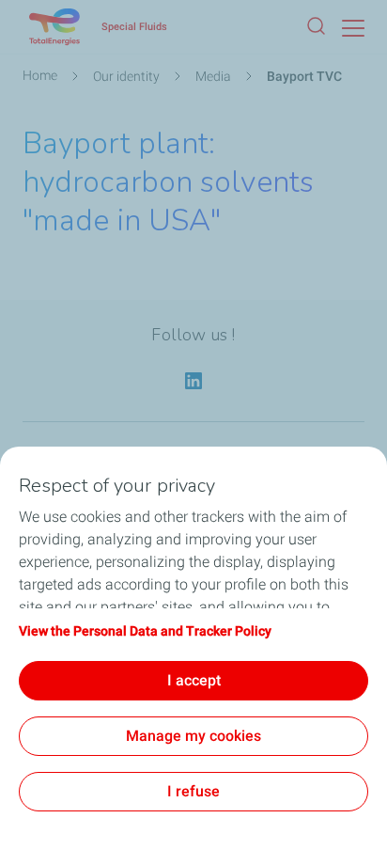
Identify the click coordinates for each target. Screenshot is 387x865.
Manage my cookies (193, 736)
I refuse (193, 791)
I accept (194, 680)
